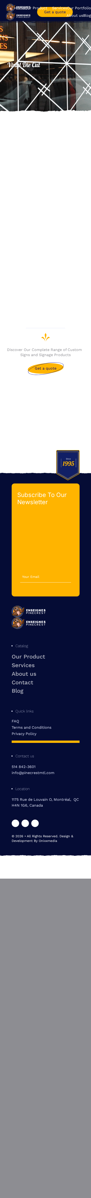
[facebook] (15, 823)
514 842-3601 (23, 766)
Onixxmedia (48, 841)
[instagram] (25, 823)
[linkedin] (35, 823)
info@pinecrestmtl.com (33, 773)
